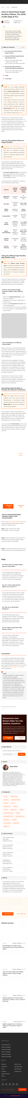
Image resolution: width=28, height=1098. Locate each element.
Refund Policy (17, 1069)
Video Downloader (6, 1049)
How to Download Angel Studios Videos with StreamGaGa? (14, 71)
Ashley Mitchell (7, 21)
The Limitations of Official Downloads (15, 63)
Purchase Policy (18, 1066)
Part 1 (20, 112)
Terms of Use (17, 1064)
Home (3, 7)
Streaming (14, 7)
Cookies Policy (18, 1071)
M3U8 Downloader (6, 1054)
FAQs (6, 75)
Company (3, 1071)
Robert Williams (17, 943)
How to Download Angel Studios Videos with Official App (14, 61)
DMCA (3, 1076)
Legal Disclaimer (5, 1073)
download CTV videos (16, 666)
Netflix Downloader (6, 1056)
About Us (3, 1064)
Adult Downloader (6, 1047)
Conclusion (8, 78)
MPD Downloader (5, 1051)
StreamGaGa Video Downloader (14, 521)
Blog (8, 7)
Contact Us (4, 1066)
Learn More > (21, 454)
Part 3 (14, 108)
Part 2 (10, 97)
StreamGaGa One (5, 1044)
